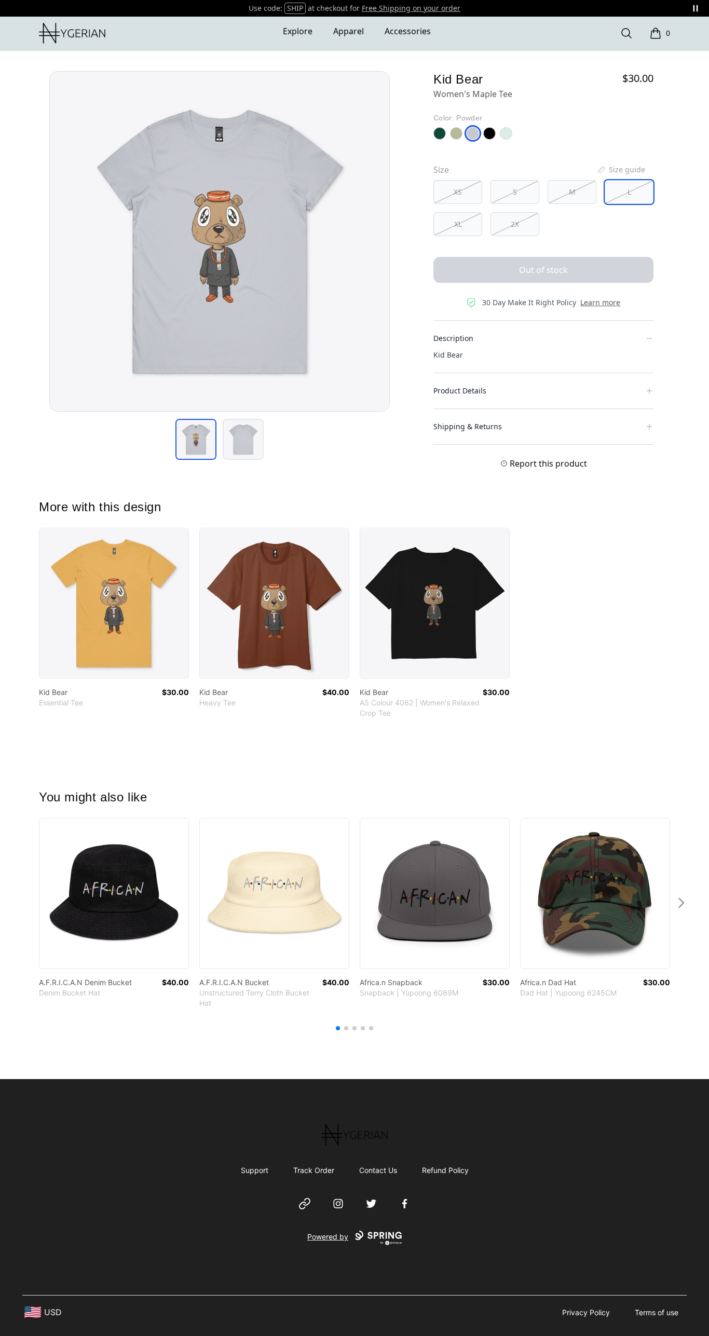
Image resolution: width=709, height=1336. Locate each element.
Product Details (459, 391)
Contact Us (378, 1170)
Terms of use (656, 1312)
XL (458, 224)
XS (458, 192)
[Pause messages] (695, 8)
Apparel (348, 31)
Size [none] (441, 169)
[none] (620, 170)
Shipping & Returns (467, 426)
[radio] (457, 192)
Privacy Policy (586, 1312)
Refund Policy (445, 1170)
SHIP (295, 8)
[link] (113, 603)
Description (453, 338)
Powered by (327, 1236)
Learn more (600, 302)
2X (515, 224)
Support (254, 1170)
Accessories (408, 31)
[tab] (195, 439)
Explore (297, 31)
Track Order (313, 1170)
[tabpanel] (219, 241)
